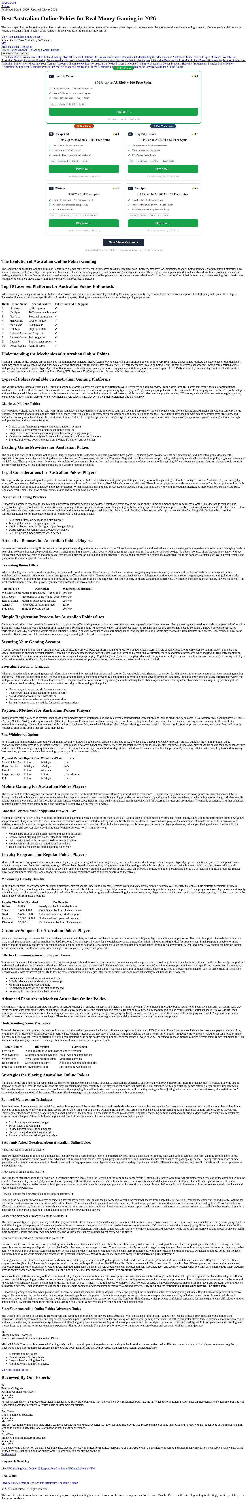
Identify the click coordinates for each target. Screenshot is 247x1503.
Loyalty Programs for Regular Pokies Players (207, 63)
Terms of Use (26, 1482)
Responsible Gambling (52, 1468)
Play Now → (123, 111)
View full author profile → (16, 1369)
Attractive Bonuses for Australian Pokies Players (179, 60)
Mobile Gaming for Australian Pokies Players (152, 63)
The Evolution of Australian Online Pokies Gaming (31, 57)
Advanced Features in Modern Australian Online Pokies (92, 66)
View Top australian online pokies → (22, 36)
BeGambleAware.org (153, 250)
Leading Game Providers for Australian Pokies (62, 60)
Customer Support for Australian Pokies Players (30, 66)
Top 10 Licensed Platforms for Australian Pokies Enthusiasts (97, 57)
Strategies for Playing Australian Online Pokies (155, 66)
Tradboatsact (8, 3)
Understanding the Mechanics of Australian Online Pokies (167, 57)
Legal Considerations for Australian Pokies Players (120, 60)
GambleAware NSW (81, 1468)
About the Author (68, 1482)
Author (5, 6)
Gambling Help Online (22, 1468)
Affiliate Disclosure (46, 1482)
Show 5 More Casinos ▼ (123, 242)
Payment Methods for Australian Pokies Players (95, 63)
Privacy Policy (9, 1482)
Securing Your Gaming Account (47, 63)
